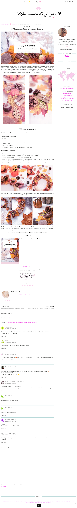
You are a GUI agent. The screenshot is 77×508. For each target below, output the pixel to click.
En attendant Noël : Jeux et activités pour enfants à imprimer (41, 307)
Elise (6, 340)
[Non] (75, 503)
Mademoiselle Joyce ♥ (38, 13)
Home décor (14, 24)
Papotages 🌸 (37, 2)
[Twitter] (22, 286)
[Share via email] (5, 301)
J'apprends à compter (67, 97)
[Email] (72, 1)
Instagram (25, 294)
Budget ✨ (27, 2)
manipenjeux (8, 327)
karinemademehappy (10, 433)
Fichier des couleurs (67, 95)
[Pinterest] (67, 1)
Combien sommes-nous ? (67, 93)
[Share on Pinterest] (11, 301)
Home (2, 24)
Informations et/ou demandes (66, 88)
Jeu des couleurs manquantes (67, 98)
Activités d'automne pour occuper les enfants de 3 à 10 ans (18, 318)
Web (17, 294)
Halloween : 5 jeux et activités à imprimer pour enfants (12, 307)
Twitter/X (20, 294)
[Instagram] (65, 1)
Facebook (31, 294)
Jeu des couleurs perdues (67, 100)
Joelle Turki (8, 395)
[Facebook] (70, 1)
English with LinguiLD (11, 366)
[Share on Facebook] (7, 301)
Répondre (4, 336)
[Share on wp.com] (13, 301)
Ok (38, 505)
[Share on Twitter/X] (9, 301)
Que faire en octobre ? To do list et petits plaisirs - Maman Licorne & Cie (21, 322)
